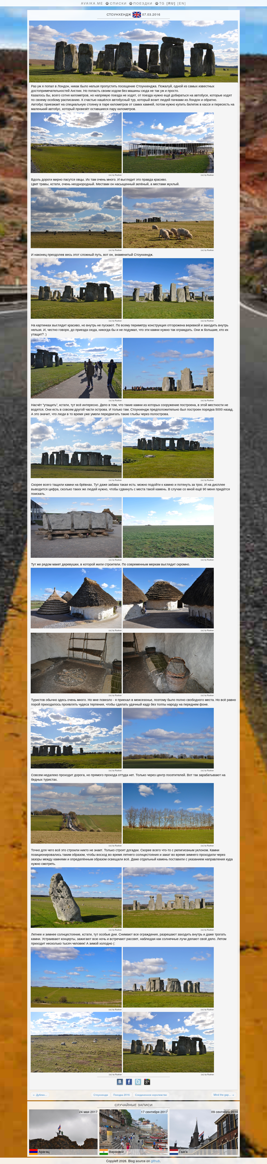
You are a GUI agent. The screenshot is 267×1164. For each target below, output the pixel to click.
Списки (118, 3)
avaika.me (92, 3)
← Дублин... (40, 1095)
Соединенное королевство (151, 1095)
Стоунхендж (101, 1095)
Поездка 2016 (121, 1095)
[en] (181, 3)
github (155, 1161)
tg (162, 3)
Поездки (143, 3)
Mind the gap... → (224, 1095)
